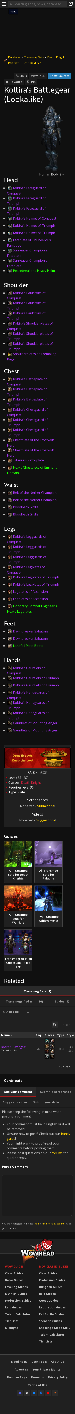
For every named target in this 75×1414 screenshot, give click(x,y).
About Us (57, 1362)
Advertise (22, 1369)
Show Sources (59, 76)
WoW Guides (14, 1266)
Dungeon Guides (51, 1287)
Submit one (45, 806)
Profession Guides (18, 1300)
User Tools (39, 1362)
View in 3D (38, 76)
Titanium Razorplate (28, 460)
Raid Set (13, 63)
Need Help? (19, 1362)
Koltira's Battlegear (13, 1047)
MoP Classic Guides (53, 1266)
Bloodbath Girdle (25, 507)
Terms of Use (37, 1385)
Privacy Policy (58, 1377)
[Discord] (20, 1393)
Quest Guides (48, 1300)
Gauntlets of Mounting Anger (35, 723)
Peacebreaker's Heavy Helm (34, 270)
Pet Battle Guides (51, 1314)
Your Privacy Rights (46, 1369)
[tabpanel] (37, 1045)
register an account (53, 1223)
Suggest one (45, 820)
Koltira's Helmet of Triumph (34, 225)
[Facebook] (41, 1393)
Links (23, 76)
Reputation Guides (52, 1307)
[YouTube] (48, 1393)
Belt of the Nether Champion (35, 492)
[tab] (37, 991)
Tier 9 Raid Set (31, 63)
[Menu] (4, 4)
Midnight (11, 1328)
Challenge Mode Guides (55, 1328)
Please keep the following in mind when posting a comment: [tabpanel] (36, 1169)
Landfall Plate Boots (28, 645)
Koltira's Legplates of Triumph (36, 577)
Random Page (17, 1377)
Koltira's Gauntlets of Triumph (36, 678)
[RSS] (55, 1393)
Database (14, 57)
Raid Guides (13, 1307)
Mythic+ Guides (16, 1294)
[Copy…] (55, 1025)
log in (37, 1223)
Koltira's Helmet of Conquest (34, 218)
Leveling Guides (16, 1287)
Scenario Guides (50, 1321)
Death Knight (55, 57)
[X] (27, 1393)
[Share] (71, 4)
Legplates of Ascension (30, 591)
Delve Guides (14, 1280)
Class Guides (14, 1273)
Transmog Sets (34, 57)
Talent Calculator (17, 1314)
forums (57, 1153)
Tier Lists (12, 1321)
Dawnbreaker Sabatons (31, 631)
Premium (37, 1377)
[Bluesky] (34, 1393)
